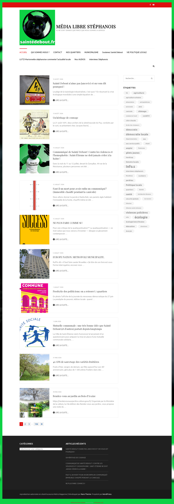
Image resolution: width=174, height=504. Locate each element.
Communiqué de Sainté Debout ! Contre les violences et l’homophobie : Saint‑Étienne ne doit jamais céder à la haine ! (83, 155)
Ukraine (129, 203)
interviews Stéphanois (98, 59)
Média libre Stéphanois (86, 26)
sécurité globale (132, 199)
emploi (129, 148)
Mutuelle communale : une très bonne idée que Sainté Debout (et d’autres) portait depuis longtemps (82, 327)
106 (36, 424)
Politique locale (134, 185)
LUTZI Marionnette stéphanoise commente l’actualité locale (45, 59)
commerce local (131, 116)
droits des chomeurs (132, 125)
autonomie (129, 106)
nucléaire (142, 176)
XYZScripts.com (98, 502)
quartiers (129, 190)
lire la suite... (62, 100)
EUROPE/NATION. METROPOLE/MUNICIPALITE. (78, 257)
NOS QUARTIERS (73, 52)
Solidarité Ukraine (144, 194)
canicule (129, 111)
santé (129, 194)
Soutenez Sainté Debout (112, 52)
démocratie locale (137, 134)
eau (144, 139)
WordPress (107, 494)
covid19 (146, 116)
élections (144, 226)
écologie (141, 217)
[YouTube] (153, 5)
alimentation (130, 102)
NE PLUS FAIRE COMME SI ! (68, 222)
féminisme (141, 148)
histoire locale (132, 162)
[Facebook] (150, 5)
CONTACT (57, 52)
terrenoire (147, 199)
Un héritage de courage (65, 117)
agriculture (139, 93)
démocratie (131, 130)
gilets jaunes (133, 152)
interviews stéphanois (134, 171)
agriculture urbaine (133, 97)
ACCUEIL (23, 52)
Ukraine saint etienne (133, 208)
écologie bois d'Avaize (135, 222)
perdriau (129, 180)
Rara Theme (86, 494)
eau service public (133, 143)
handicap (129, 157)
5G (127, 93)
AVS (140, 107)
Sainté (141, 189)
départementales (131, 139)
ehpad (147, 143)
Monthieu (129, 176)
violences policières (137, 212)
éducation (130, 226)
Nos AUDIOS (80, 59)
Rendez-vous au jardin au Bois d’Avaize (74, 396)
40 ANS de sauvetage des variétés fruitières (76, 361)
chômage (142, 111)
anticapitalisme (145, 102)
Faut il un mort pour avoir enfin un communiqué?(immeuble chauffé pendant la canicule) (80, 190)
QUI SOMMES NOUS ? (40, 52)
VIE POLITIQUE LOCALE (137, 52)
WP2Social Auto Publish (78, 502)
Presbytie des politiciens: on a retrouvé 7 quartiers (80, 291)
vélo (127, 217)
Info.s (130, 166)
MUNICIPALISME (91, 52)
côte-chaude (131, 120)
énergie (129, 231)
